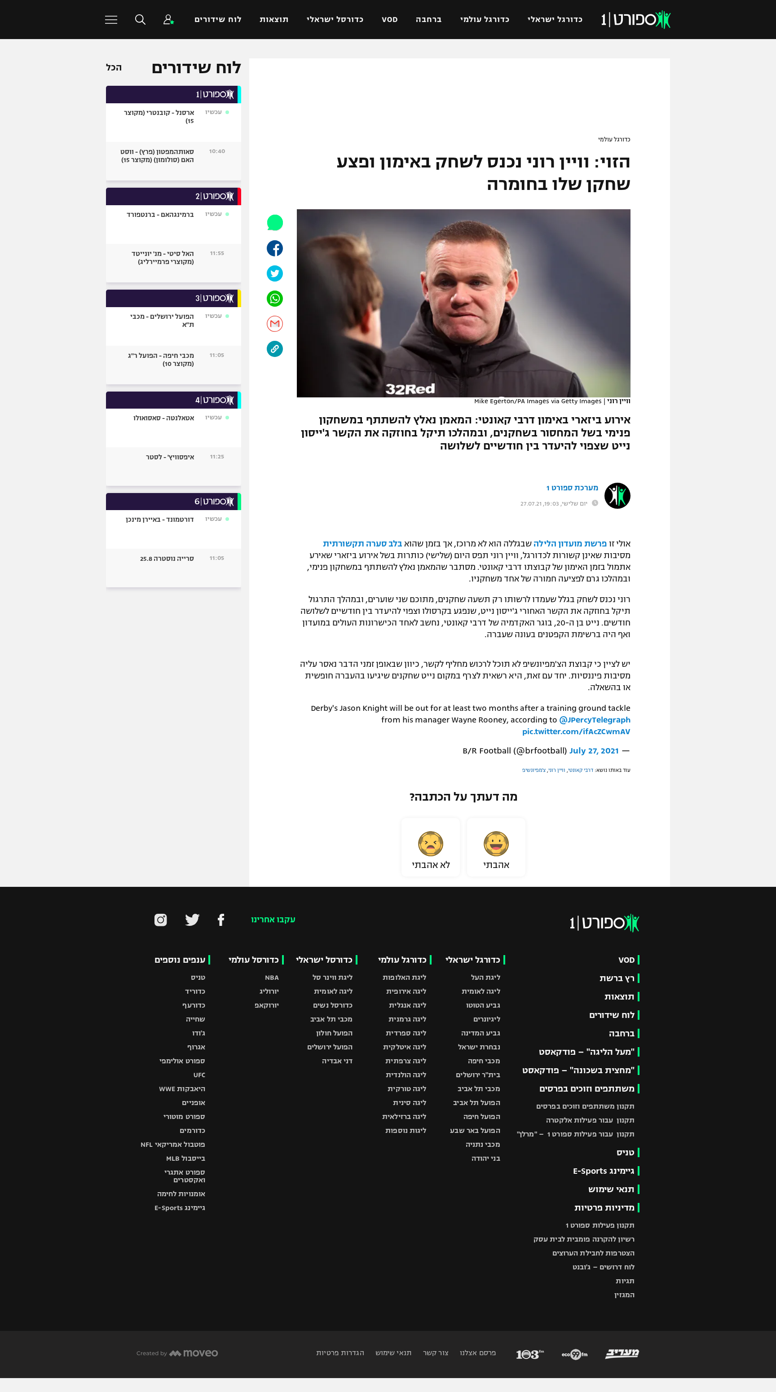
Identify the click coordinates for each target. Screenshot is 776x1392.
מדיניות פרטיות (604, 1207)
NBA (272, 977)
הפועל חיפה (481, 1116)
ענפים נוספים (179, 960)
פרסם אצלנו (477, 1353)
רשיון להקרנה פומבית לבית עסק (584, 1239)
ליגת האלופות (404, 977)
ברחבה (429, 19)
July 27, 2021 (594, 750)
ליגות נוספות (405, 1130)
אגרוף (196, 1047)
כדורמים (192, 1130)
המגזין (624, 1295)
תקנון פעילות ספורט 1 (600, 1225)
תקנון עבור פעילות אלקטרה (590, 1120)
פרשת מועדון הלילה (570, 543)
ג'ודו (199, 1033)
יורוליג (269, 991)
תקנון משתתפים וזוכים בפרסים (585, 1106)
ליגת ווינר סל (333, 977)
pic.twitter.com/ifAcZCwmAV (576, 731)
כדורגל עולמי (485, 19)
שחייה (196, 1019)
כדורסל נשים (333, 1005)
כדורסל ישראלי (335, 19)
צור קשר (435, 1353)
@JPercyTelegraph (594, 719)
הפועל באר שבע (475, 1130)
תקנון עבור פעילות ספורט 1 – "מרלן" (576, 1134)
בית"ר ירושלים (478, 1075)
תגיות (625, 1281)
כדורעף (193, 1005)
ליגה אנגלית (407, 1005)
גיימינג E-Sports (604, 1171)
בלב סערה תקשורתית (362, 543)
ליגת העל (485, 977)
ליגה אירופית (406, 991)
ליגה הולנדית (406, 1075)
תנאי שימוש (611, 1189)
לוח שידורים (217, 19)
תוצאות (274, 19)
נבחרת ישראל (479, 1047)
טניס (626, 1152)
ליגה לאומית (481, 991)
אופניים (193, 1102)
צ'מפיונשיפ (534, 770)
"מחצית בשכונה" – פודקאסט (578, 1070)
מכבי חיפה (484, 1061)
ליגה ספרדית (406, 1033)
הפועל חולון (334, 1033)
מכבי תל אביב (479, 1088)
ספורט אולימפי (182, 1061)
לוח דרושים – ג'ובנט (604, 1267)
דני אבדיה (337, 1061)
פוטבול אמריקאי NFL (173, 1144)
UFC (199, 1075)
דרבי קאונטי (580, 770)
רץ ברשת (617, 978)
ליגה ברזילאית (404, 1116)
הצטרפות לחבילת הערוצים (593, 1253)
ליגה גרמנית (407, 1019)
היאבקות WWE (182, 1088)
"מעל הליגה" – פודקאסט (587, 1052)
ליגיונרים (486, 1019)
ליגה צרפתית (405, 1061)
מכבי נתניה (483, 1144)
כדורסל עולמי (254, 960)
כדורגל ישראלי (555, 19)
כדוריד (195, 991)
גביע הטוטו (483, 1005)
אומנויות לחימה (181, 1194)
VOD (390, 19)
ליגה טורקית (407, 1088)
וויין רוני (556, 770)
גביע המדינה (480, 1033)
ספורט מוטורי (184, 1116)
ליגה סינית (409, 1102)
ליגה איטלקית (404, 1047)
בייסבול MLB (185, 1158)
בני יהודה (486, 1158)
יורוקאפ (267, 1005)
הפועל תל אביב (476, 1102)
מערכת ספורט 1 (572, 488)
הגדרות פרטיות (340, 1353)
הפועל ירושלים (330, 1047)
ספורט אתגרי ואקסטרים (184, 1176)
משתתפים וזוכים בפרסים (587, 1088)
